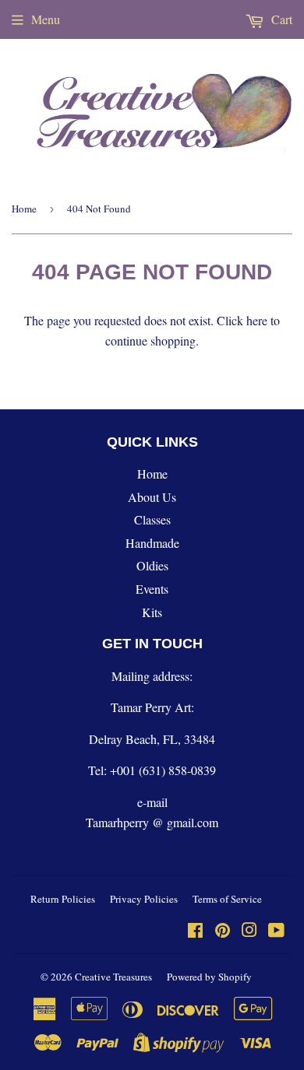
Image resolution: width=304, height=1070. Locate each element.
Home (24, 209)
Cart (280, 19)
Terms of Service (227, 899)
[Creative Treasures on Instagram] (249, 931)
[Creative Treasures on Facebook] (195, 931)
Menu (45, 19)
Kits (152, 612)
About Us (152, 497)
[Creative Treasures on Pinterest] (222, 931)
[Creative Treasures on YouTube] (276, 931)
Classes (152, 519)
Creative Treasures (113, 977)
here (256, 320)
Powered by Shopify (209, 977)
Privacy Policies (144, 899)
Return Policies (62, 899)
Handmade (152, 543)
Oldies (152, 565)
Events (152, 589)
